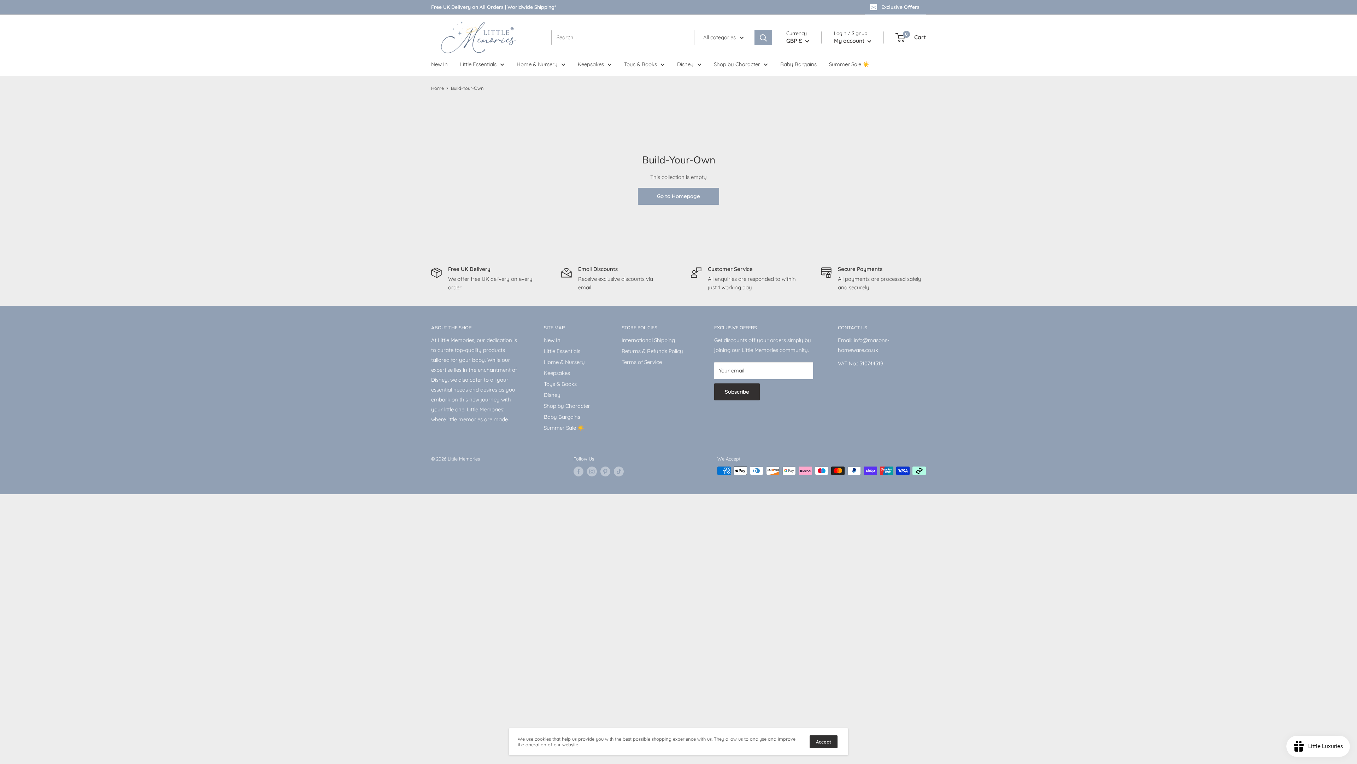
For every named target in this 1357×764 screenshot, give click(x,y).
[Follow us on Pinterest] (605, 471)
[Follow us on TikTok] (619, 471)
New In (439, 64)
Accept (823, 742)
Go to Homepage (678, 196)
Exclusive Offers (900, 7)
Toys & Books (640, 64)
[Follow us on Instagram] (592, 471)
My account (850, 40)
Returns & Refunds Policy (652, 351)
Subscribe (737, 391)
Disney (685, 64)
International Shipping (648, 340)
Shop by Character (737, 64)
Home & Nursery (537, 64)
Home (437, 88)
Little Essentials (478, 64)
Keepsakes (591, 64)
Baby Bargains (798, 64)
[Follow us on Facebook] (578, 471)
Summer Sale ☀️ (849, 64)
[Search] (763, 37)
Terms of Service (642, 362)
